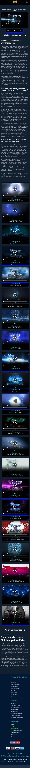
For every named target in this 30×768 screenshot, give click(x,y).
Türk (17, 761)
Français (10, 759)
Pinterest (18, 742)
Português (4, 761)
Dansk (9, 761)
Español (15, 759)
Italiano (20, 759)
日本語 (21, 761)
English (4, 759)
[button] (15, 190)
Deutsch (25, 759)
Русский (26, 761)
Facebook (12, 742)
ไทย (13, 761)
